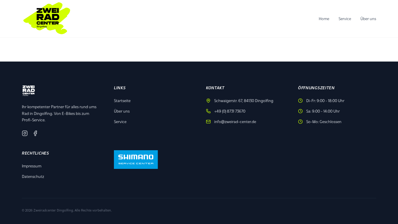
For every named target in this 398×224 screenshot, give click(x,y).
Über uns (368, 18)
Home (324, 18)
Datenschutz (33, 176)
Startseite (122, 100)
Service (345, 18)
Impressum (31, 165)
